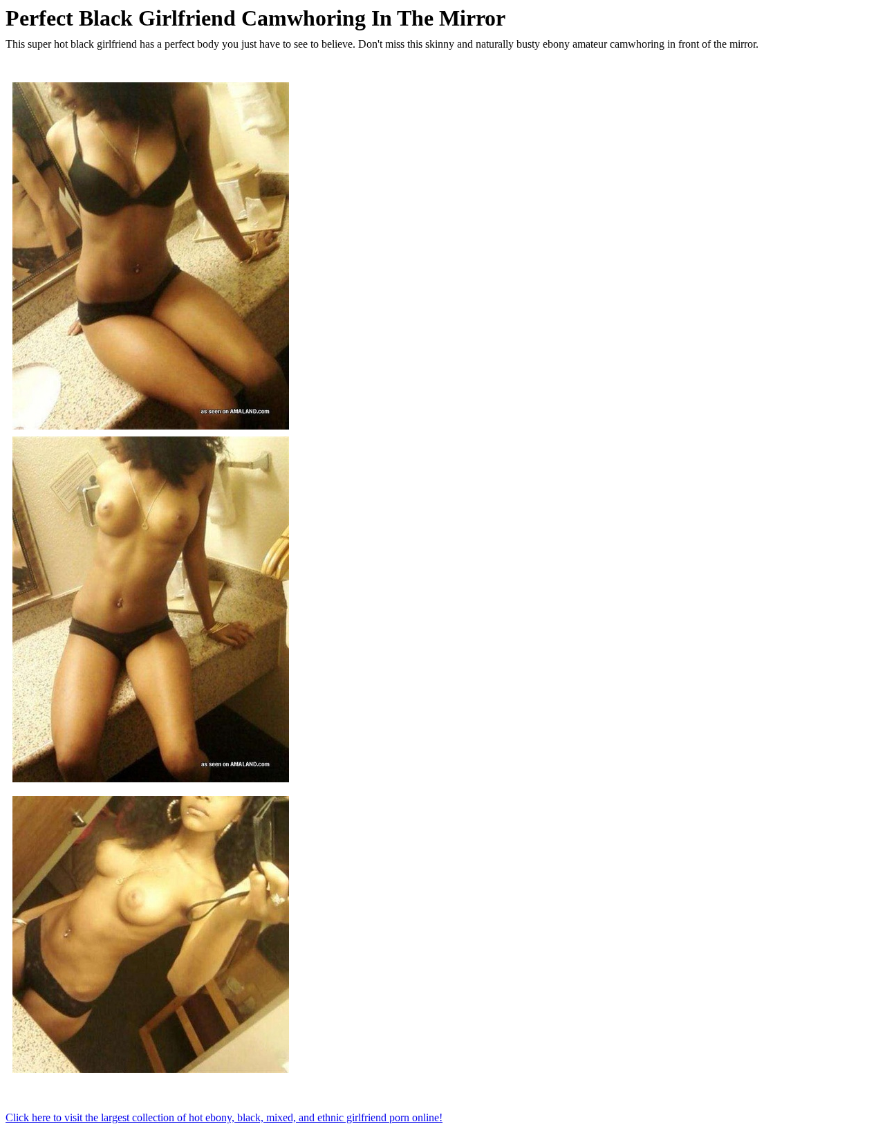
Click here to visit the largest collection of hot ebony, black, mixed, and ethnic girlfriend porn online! (224, 1117)
